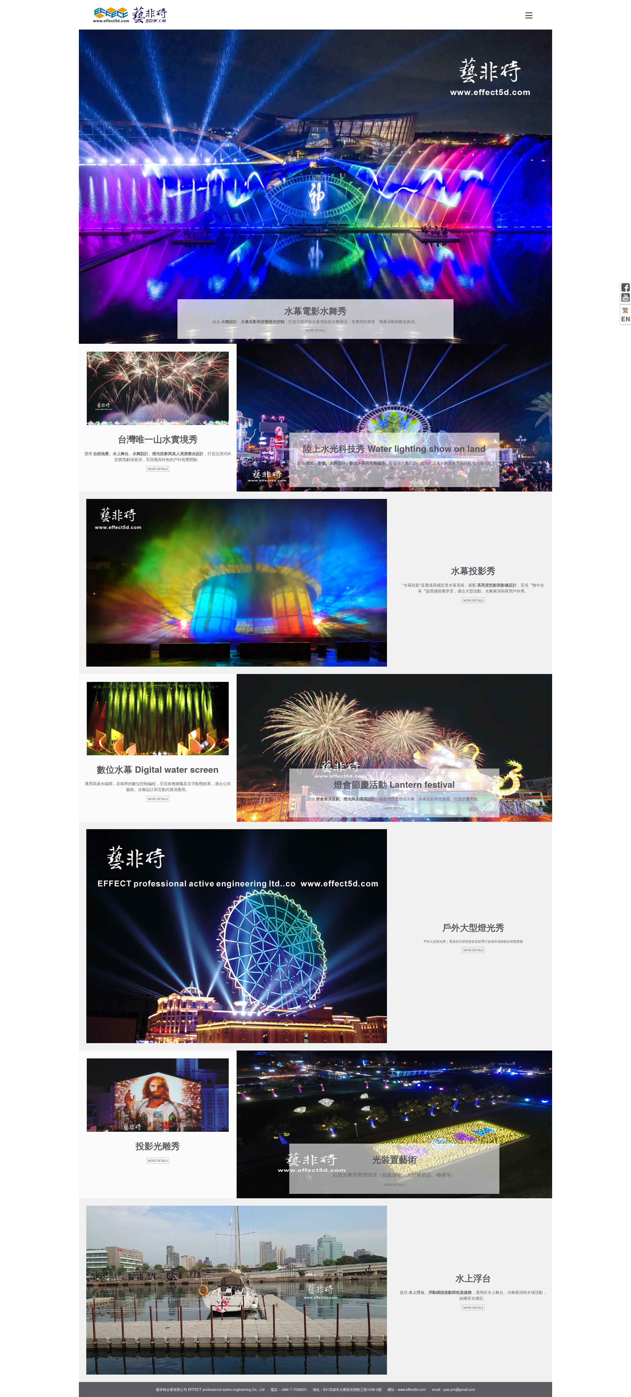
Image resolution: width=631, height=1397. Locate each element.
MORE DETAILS (315, 330)
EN (625, 318)
